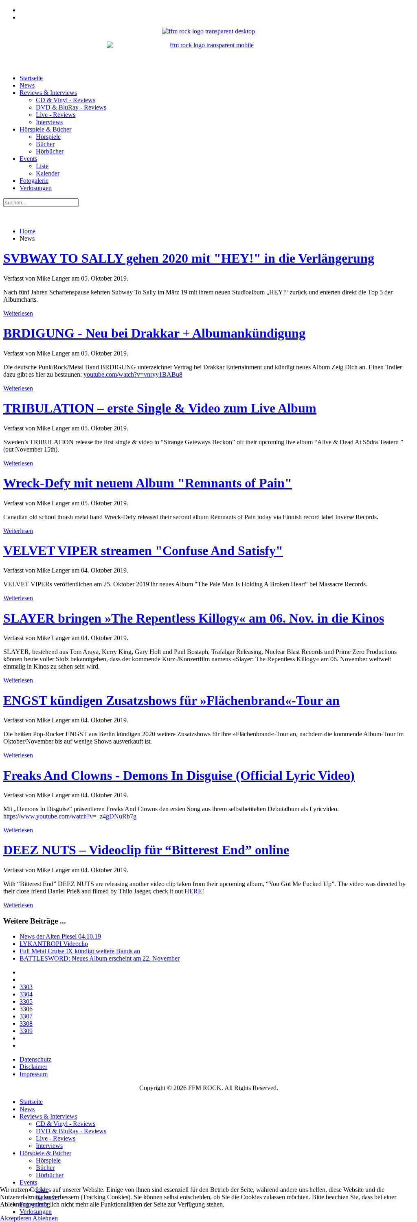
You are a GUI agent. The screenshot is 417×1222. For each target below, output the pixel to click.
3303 (26, 986)
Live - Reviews (55, 114)
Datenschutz (35, 1059)
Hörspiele (48, 136)
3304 (26, 994)
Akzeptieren (15, 1218)
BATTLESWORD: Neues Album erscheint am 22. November (100, 958)
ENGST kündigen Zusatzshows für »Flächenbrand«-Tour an (171, 700)
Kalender (47, 173)
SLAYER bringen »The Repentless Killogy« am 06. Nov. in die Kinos (193, 618)
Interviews (49, 121)
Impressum (34, 1074)
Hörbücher (50, 151)
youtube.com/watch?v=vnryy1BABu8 (132, 374)
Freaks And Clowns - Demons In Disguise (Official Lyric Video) (179, 775)
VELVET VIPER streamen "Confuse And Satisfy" (143, 550)
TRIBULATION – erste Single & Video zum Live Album (159, 408)
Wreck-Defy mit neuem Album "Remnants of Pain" (147, 483)
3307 (26, 1016)
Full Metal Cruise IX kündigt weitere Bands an (80, 951)
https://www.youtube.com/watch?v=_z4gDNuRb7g (69, 816)
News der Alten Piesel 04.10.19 (60, 936)
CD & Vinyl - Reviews (65, 100)
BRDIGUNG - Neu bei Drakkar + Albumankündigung (154, 333)
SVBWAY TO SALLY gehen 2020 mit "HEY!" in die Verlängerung (188, 258)
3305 (26, 1001)
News (27, 85)
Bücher (45, 143)
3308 (26, 1023)
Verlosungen (36, 187)
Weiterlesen (18, 313)
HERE (193, 891)
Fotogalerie (34, 180)
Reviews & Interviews (48, 92)
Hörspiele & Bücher (45, 129)
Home (27, 231)
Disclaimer (33, 1066)
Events (28, 158)
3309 (26, 1030)
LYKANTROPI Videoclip (54, 943)
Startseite (31, 78)
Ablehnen (45, 1218)
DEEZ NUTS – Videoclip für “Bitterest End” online (146, 849)
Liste (42, 165)
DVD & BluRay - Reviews (71, 107)
